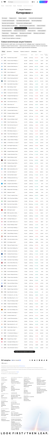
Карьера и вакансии (15, 407)
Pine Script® (3, 415)
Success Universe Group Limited (12, 268)
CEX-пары (3, 388)
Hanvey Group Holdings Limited (12, 60)
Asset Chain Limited (11, 330)
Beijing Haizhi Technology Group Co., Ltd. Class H (12, 189)
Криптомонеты (4, 387)
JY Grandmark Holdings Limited (12, 333)
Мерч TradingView (14, 412)
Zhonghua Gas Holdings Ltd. (12, 98)
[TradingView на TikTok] (44, 360)
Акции (2, 383)
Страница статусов (15, 429)
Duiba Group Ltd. (10, 104)
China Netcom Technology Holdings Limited (12, 89)
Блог (12, 405)
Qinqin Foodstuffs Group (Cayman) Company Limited (12, 335)
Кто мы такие (14, 402)
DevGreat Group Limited (12, 57)
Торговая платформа (41, 384)
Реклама (38, 387)
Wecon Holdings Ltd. (11, 72)
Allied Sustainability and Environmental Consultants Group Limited (12, 168)
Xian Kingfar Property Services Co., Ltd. (12, 145)
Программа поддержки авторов (28, 383)
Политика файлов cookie (16, 424)
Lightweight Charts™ (41, 381)
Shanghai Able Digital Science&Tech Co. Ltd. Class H (12, 95)
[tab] (4, 18)
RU (34, 2)
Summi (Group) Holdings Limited (12, 227)
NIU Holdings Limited (11, 242)
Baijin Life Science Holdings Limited (12, 236)
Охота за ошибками (15, 428)
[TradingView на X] (30, 360)
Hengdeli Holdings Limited (12, 151)
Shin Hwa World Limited (12, 174)
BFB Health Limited (11, 209)
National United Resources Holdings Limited (12, 66)
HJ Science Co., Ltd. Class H (12, 294)
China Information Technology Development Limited (12, 347)
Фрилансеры (26, 399)
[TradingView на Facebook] (32, 360)
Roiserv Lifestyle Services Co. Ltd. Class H (12, 274)
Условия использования (16, 419)
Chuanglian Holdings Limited (12, 341)
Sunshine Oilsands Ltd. (11, 315)
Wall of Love (26, 380)
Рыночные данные (15, 381)
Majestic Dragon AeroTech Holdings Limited (12, 289)
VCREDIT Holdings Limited (12, 75)
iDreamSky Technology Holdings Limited (12, 312)
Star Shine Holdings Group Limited (12, 160)
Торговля (25, 390)
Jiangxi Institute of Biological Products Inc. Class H (12, 139)
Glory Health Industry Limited (12, 221)
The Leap (13, 390)
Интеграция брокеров (41, 389)
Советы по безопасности (16, 426)
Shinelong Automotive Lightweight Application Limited (12, 177)
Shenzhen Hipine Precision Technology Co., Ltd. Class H (12, 321)
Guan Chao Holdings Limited (12, 309)
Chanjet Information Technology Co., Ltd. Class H (12, 154)
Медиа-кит (13, 409)
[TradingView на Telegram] (42, 360)
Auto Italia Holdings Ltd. (12, 171)
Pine (2, 391)
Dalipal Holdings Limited (12, 157)
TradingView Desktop (5, 420)
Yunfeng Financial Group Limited (12, 253)
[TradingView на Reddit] (46, 360)
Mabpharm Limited (11, 192)
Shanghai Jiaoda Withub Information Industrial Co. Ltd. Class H (12, 183)
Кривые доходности (5, 411)
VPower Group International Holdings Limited (12, 277)
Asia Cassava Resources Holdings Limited (12, 148)
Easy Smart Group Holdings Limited (12, 204)
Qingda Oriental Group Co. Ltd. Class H (12, 63)
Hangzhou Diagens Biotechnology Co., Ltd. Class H (12, 201)
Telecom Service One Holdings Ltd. (12, 280)
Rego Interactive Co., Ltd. (12, 324)
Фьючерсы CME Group (15, 395)
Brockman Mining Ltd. (11, 127)
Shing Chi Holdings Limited (12, 300)
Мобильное (3, 419)
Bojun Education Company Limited (12, 292)
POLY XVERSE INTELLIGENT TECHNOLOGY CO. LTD (12, 136)
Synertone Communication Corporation (12, 250)
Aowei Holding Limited (11, 166)
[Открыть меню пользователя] (37, 2)
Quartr (18, 371)
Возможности (14, 378)
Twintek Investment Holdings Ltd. (12, 303)
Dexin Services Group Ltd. (12, 125)
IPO (2, 406)
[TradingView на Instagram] (37, 360)
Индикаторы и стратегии (29, 396)
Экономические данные (4, 402)
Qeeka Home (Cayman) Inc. (12, 230)
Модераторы (26, 386)
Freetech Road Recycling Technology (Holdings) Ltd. (12, 186)
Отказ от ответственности (16, 420)
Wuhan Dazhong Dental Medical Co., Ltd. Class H (12, 78)
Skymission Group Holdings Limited (12, 259)
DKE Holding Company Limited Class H (12, 130)
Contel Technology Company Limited (12, 81)
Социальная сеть (27, 378)
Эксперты (26, 397)
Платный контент (27, 400)
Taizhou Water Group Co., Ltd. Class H (12, 327)
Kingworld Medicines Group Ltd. (12, 107)
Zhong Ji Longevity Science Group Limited (12, 195)
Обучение (26, 391)
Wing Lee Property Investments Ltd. (12, 245)
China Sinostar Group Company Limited (12, 101)
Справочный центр (15, 406)
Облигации (3, 386)
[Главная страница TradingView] (5, 2)
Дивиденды (3, 405)
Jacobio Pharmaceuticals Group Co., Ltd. (12, 318)
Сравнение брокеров (15, 389)
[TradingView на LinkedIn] (39, 360)
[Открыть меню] (2, 2)
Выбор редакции (27, 392)
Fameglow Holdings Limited (12, 113)
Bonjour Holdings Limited (12, 224)
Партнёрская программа (42, 390)
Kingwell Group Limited (11, 338)
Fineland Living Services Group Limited (12, 265)
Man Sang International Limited (12, 207)
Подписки (13, 380)
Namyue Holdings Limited (12, 119)
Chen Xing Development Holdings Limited (12, 69)
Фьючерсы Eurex (14, 396)
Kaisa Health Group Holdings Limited (12, 83)
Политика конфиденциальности (15, 422)
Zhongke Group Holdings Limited (12, 306)
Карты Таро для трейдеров (16, 414)
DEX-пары (3, 390)
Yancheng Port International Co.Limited (12, 92)
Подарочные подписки (15, 382)
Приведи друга (27, 381)
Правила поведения (28, 385)
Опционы (3, 412)
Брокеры (13, 387)
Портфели (3, 410)
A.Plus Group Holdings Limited (12, 215)
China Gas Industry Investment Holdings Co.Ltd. (12, 239)
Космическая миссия (15, 403)
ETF (2, 384)
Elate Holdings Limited (11, 86)
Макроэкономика (4, 414)
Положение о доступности (16, 425)
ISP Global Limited (11, 116)
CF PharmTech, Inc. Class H (12, 142)
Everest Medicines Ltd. (11, 180)
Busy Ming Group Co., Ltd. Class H (12, 297)
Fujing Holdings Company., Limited (12, 233)
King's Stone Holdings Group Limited (12, 248)
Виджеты (39, 378)
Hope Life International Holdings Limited (12, 344)
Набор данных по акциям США (16, 398)
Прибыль (3, 403)
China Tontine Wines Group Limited (12, 262)
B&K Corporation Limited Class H (12, 212)
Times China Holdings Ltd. (12, 133)
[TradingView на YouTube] (34, 360)
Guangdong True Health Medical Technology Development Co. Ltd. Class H (12, 286)
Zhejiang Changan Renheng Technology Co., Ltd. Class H (12, 163)
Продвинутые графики (41, 382)
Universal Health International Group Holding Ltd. (12, 110)
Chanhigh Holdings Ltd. (12, 218)
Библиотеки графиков (41, 380)
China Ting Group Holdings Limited (12, 198)
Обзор (12, 386)
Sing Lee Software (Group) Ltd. (12, 283)
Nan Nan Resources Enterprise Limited (12, 271)
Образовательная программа (40, 392)
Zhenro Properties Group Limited (12, 122)
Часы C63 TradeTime (15, 415)
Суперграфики (4, 379)
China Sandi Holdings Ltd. (12, 256)
